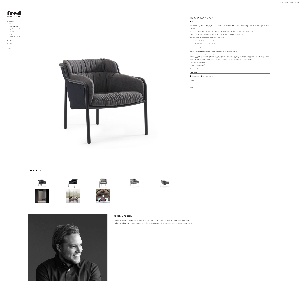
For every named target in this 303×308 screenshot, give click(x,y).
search (282, 2)
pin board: (297, 2)
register (291, 2)
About (9, 46)
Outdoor (11, 31)
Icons (10, 33)
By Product (10, 21)
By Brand (9, 41)
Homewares (12, 38)
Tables (11, 24)
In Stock (9, 43)
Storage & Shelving (14, 28)
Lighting (11, 29)
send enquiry (196, 76)
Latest (10, 34)
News (8, 45)
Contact (9, 48)
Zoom (43, 170)
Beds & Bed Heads (14, 26)
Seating (11, 23)
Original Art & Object (15, 36)
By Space (9, 40)
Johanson (195, 21)
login (286, 2)
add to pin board (208, 76)
